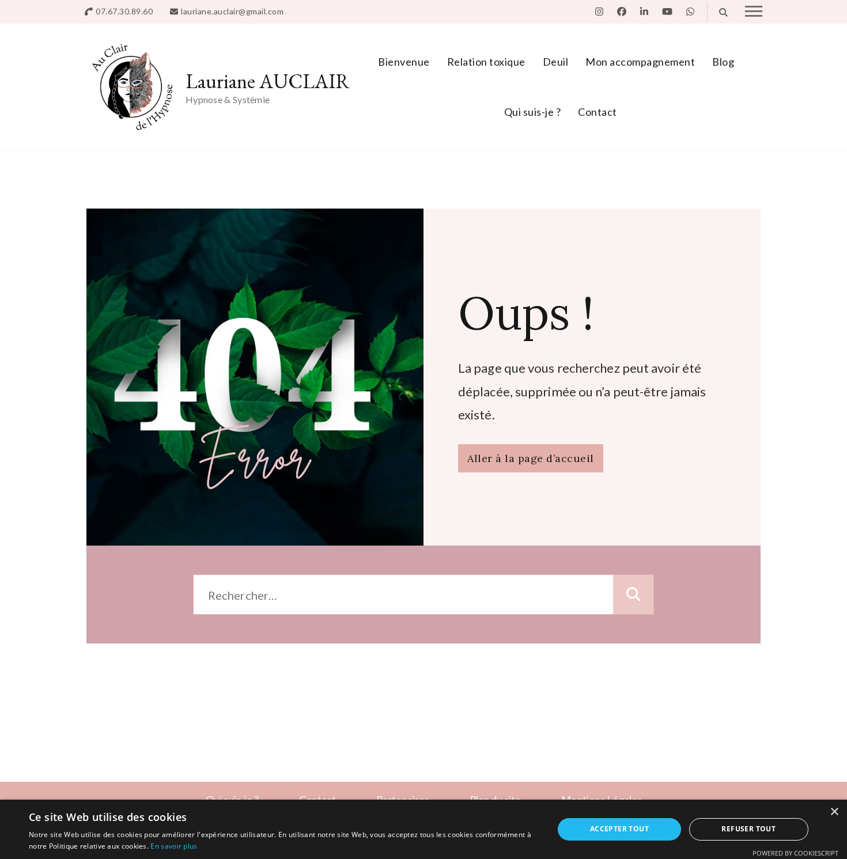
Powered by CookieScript (795, 853)
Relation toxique (486, 61)
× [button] (834, 812)
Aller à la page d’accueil (530, 458)
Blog (723, 61)
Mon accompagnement (640, 61)
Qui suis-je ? (532, 111)
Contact (597, 111)
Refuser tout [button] (748, 829)
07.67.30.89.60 (124, 11)
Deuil (556, 61)
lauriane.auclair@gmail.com (232, 11)
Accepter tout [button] (619, 829)
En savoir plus (173, 846)
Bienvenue (404, 61)
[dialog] (423, 829)
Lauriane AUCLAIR (268, 81)
